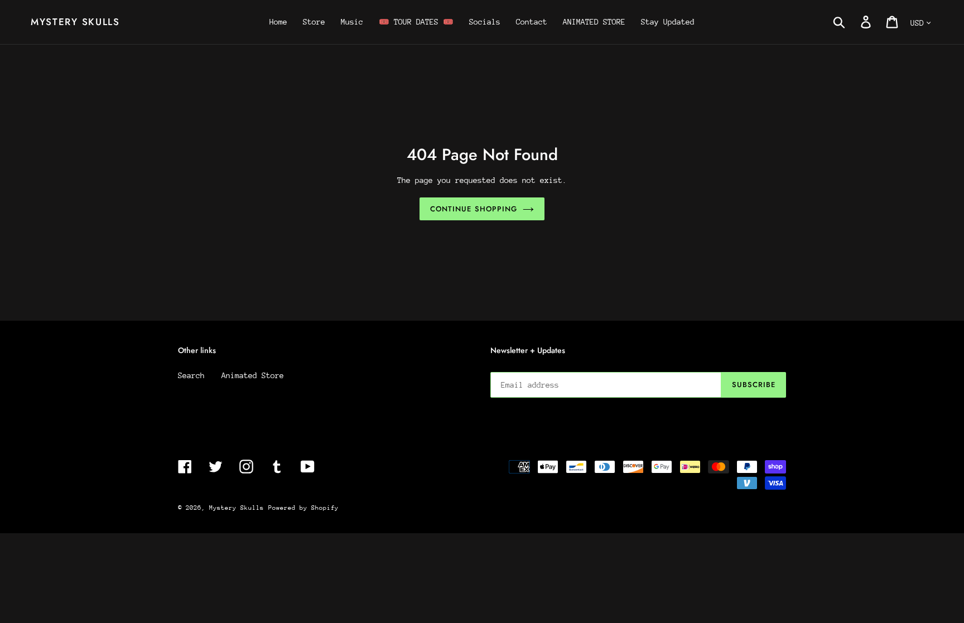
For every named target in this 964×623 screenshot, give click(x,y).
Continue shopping (473, 209)
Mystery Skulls (75, 21)
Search (191, 375)
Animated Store (252, 375)
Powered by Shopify (303, 507)
